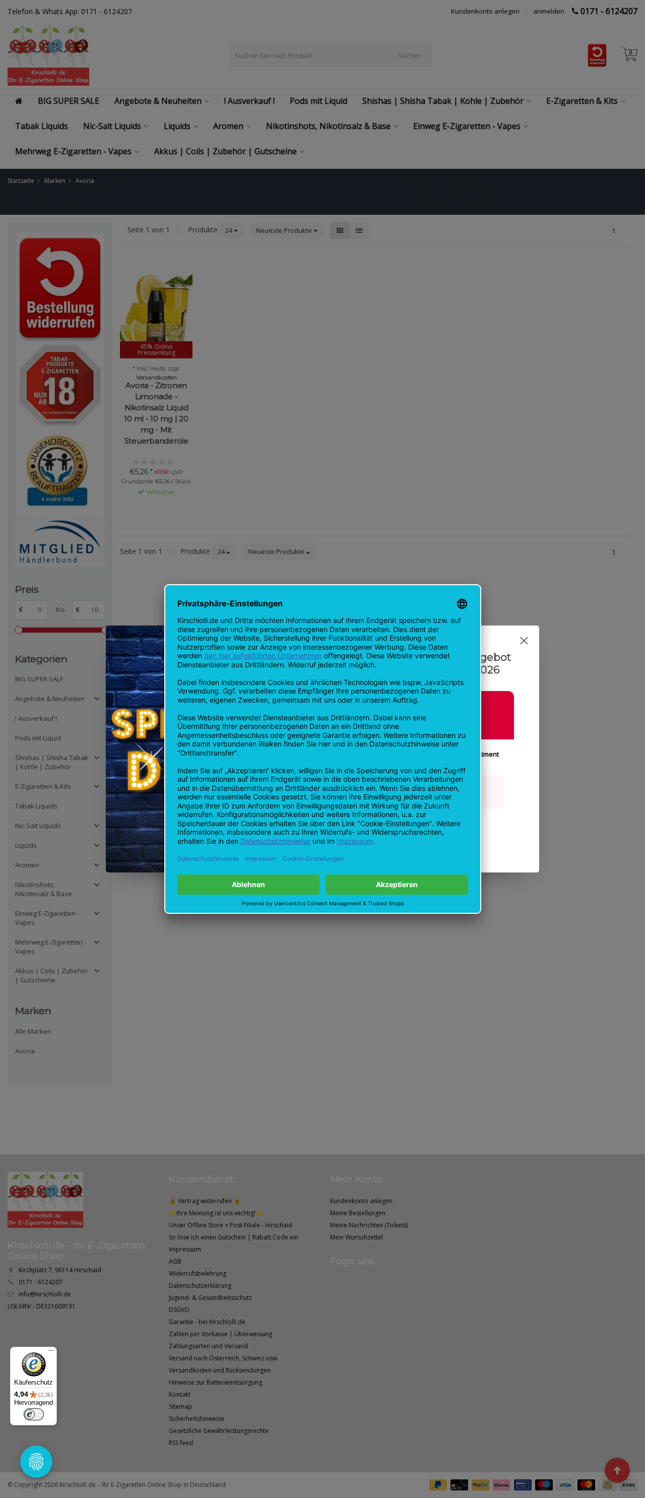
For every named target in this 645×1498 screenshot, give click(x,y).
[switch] (34, 1414)
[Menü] (51, 1353)
